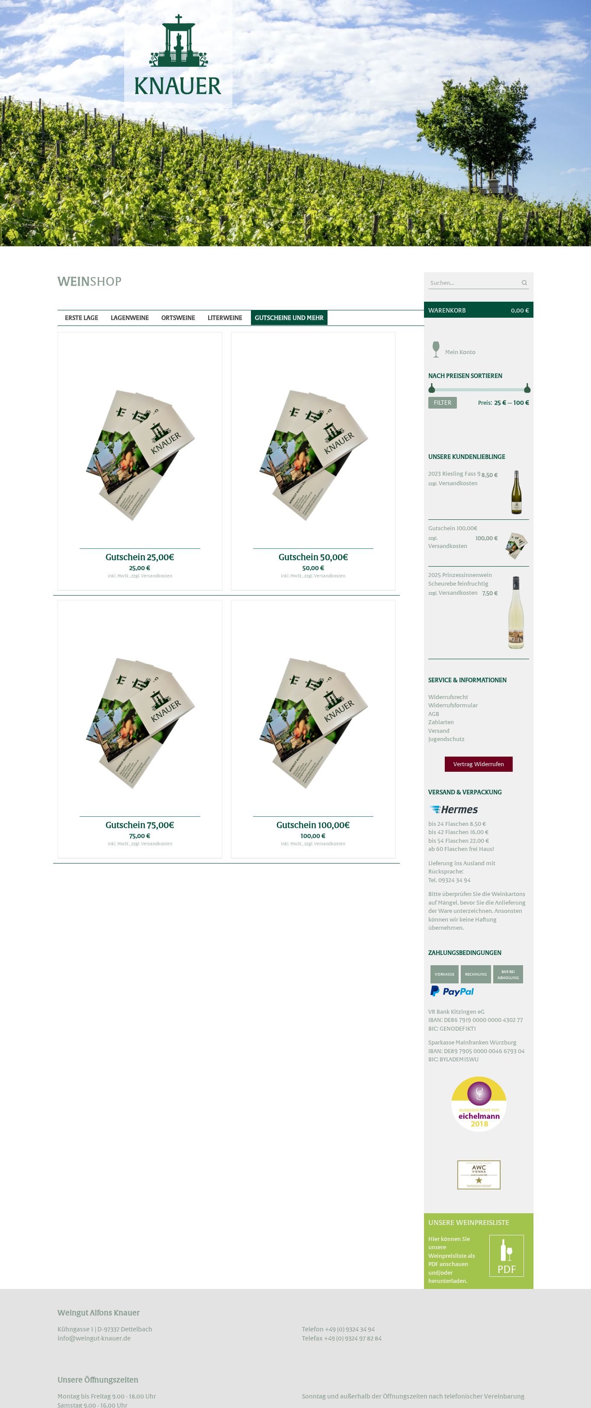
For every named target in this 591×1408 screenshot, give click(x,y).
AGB (433, 714)
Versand (439, 731)
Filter (442, 402)
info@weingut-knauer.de (94, 1338)
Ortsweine (178, 317)
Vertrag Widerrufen (478, 764)
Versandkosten (458, 483)
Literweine (225, 317)
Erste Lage (81, 317)
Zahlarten (441, 722)
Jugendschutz (446, 739)
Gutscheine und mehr (289, 317)
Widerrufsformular (453, 705)
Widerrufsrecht (448, 697)
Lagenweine (130, 317)
